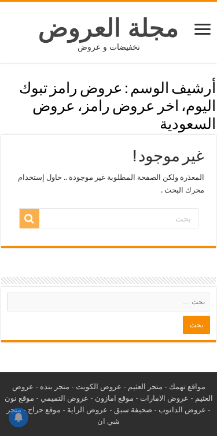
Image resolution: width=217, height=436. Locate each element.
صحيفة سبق (133, 409)
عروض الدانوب (182, 409)
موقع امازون (114, 398)
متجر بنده (54, 386)
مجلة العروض (108, 28)
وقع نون (17, 398)
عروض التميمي (65, 398)
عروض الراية (87, 409)
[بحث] (29, 218)
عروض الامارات (164, 398)
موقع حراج (44, 409)
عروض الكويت (99, 386)
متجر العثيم (145, 386)
